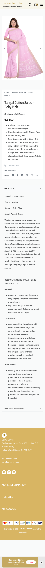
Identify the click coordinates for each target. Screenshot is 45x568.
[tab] (22, 188)
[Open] (41, 5)
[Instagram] (9, 472)
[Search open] (30, 4)
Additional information (14, 408)
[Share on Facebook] (17, 175)
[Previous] (6, 48)
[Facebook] (4, 472)
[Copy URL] (37, 175)
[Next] (38, 48)
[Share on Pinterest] (27, 175)
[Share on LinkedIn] (22, 175)
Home (6, 93)
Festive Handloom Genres (22, 93)
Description (9, 188)
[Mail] (32, 175)
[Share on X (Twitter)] (13, 175)
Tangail (7, 96)
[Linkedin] (14, 472)
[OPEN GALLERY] (22, 48)
